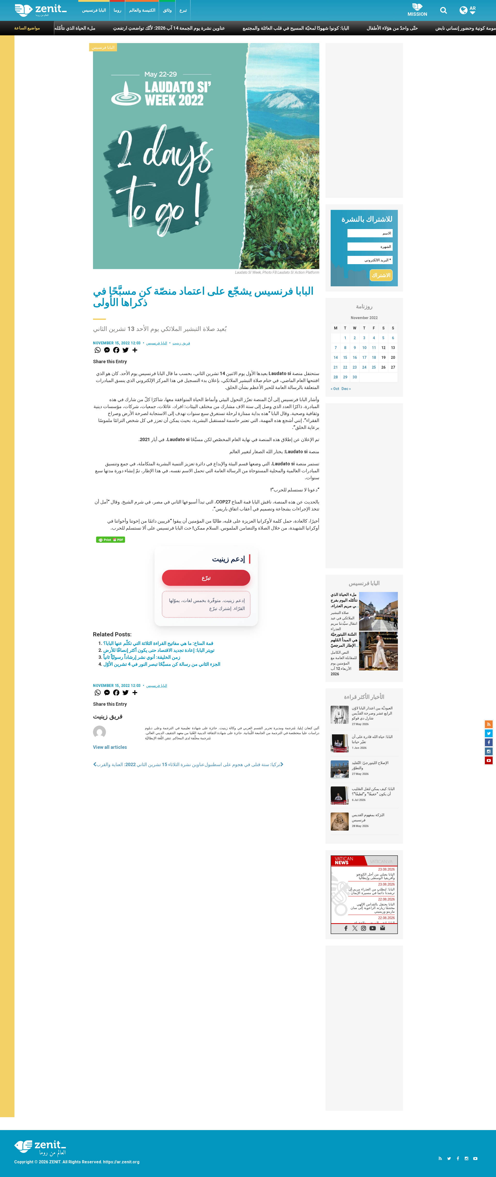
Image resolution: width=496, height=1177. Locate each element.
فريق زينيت (181, 343)
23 (355, 367)
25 (374, 367)
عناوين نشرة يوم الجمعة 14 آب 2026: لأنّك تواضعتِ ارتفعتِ (123, 28)
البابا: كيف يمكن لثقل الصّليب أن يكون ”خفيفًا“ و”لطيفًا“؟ (373, 791)
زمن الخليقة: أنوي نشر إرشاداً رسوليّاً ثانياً (141, 657)
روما (117, 10)
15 (345, 357)
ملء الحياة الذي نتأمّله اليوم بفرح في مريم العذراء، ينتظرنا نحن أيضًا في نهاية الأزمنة (344, 605)
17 (364, 357)
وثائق (167, 10)
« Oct (335, 389)
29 (345, 377)
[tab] (347, 860)
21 (336, 367)
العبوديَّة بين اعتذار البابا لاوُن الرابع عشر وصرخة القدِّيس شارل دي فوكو (372, 713)
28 (336, 377)
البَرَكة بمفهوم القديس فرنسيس (368, 817)
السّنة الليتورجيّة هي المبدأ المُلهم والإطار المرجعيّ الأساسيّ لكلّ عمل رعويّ (344, 645)
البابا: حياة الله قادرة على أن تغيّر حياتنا (372, 739)
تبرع (183, 10)
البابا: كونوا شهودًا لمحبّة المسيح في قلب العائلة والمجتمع (249, 28)
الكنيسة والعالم (142, 10)
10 (364, 348)
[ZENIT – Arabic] (46, 10)
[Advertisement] (364, 120)
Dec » (346, 389)
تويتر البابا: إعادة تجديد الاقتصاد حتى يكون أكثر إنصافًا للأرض (158, 650)
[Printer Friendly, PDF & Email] (110, 540)
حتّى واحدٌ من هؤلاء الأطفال (345, 28)
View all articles (110, 747)
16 (355, 357)
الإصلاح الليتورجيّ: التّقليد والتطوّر (370, 765)
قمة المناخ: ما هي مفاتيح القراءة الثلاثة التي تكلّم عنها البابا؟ (158, 643)
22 (345, 367)
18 (374, 357)
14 (336, 357)
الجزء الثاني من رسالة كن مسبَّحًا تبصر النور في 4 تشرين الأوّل (161, 664)
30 (355, 377)
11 (374, 348)
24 (364, 367)
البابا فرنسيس (94, 10)
